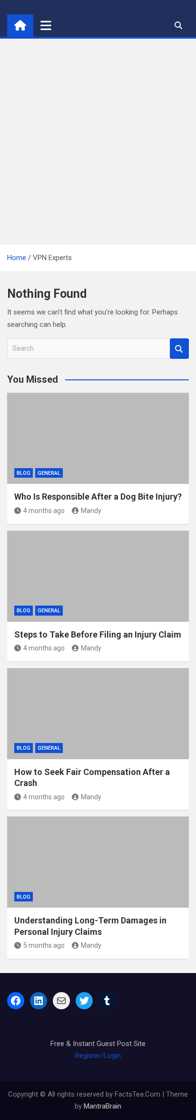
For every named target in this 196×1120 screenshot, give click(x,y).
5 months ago (44, 945)
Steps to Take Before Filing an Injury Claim (97, 634)
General (49, 473)
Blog (23, 473)
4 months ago (44, 510)
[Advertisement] (98, 141)
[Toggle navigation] (46, 25)
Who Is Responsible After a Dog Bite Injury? (98, 497)
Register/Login (98, 1055)
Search (179, 348)
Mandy (91, 510)
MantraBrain (102, 1106)
